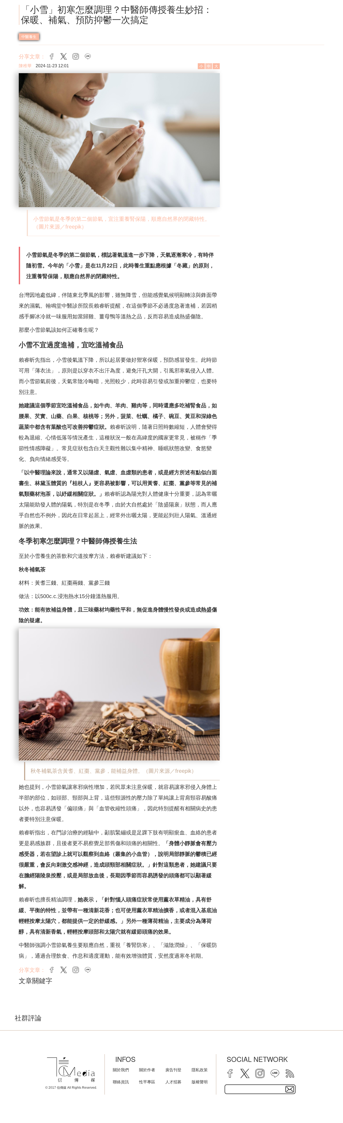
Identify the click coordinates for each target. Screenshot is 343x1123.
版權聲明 (200, 1082)
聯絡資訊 (121, 1082)
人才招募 (173, 1082)
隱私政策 (200, 1070)
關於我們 (121, 1070)
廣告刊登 (173, 1070)
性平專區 (147, 1082)
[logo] (71, 1070)
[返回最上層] (325, 1105)
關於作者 (147, 1070)
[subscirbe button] (289, 1089)
